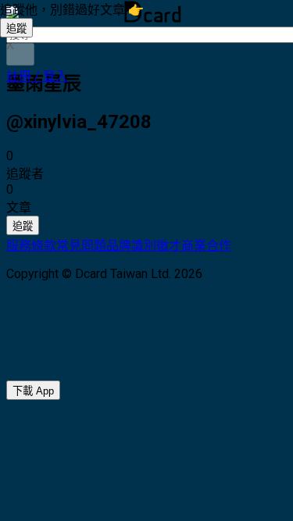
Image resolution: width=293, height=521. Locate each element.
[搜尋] (20, 54)
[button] (37, 76)
